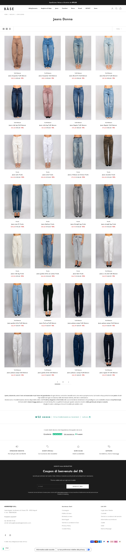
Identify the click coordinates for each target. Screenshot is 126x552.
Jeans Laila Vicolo (17, 175)
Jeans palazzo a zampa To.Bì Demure (78, 373)
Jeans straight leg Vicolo (108, 224)
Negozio (12, 14)
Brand (80, 8)
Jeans (56, 8)
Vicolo (17, 172)
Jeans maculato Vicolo (108, 175)
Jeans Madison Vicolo (47, 224)
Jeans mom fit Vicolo (17, 224)
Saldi (102, 526)
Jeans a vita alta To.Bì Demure (109, 274)
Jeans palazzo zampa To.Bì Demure (78, 323)
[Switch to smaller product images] (7, 28)
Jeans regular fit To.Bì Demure (109, 373)
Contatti (103, 513)
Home (6, 14)
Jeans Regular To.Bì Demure (78, 125)
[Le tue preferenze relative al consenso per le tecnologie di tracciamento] (3, 549)
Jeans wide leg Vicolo (17, 274)
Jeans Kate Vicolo (78, 274)
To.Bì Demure (17, 73)
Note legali (65, 519)
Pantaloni (65, 8)
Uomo (95, 8)
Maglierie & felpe (46, 8)
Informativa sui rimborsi (108, 519)
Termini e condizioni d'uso (70, 523)
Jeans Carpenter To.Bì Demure (17, 76)
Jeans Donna (20, 14)
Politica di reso (66, 513)
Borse (73, 8)
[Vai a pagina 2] (68, 382)
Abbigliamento (33, 8)
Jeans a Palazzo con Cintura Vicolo (78, 175)
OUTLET (88, 8)
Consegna (65, 510)
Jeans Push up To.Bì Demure (47, 323)
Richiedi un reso (67, 516)
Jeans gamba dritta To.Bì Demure (17, 323)
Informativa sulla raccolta (45, 550)
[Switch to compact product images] (10, 28)
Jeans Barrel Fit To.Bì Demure (78, 76)
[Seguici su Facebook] (5, 535)
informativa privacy (62, 492)
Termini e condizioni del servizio (111, 516)
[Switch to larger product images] (3, 28)
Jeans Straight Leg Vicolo (78, 224)
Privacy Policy (66, 526)
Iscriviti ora (78, 486)
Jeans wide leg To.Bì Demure (17, 125)
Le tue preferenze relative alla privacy (71, 550)
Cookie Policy (66, 529)
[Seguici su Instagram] (10, 535)
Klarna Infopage (106, 529)
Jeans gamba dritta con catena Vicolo (48, 274)
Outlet (103, 523)
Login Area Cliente (107, 510)
